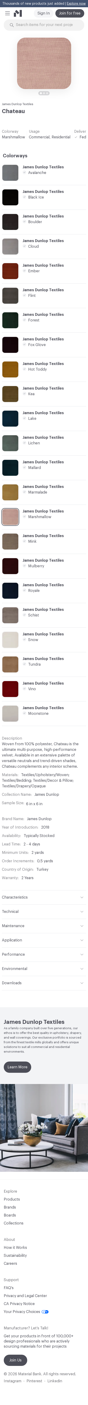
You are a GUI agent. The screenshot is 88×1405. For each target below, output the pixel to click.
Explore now (76, 3)
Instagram (12, 1381)
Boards (10, 1215)
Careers (10, 1263)
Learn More (17, 1067)
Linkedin (54, 1381)
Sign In (44, 13)
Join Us (15, 1360)
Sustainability (15, 1255)
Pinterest (34, 1381)
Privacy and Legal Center (25, 1296)
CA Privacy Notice (19, 1304)
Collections (13, 1223)
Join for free (69, 13)
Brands (10, 1207)
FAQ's (9, 1288)
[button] (7, 13)
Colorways (15, 156)
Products (12, 1199)
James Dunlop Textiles (17, 104)
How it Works (15, 1248)
